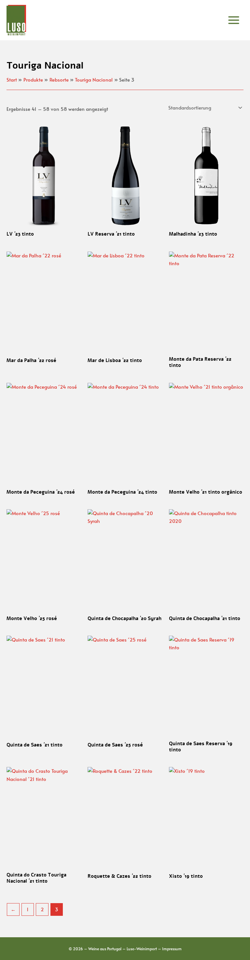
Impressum (172, 948)
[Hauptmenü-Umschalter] (233, 20)
